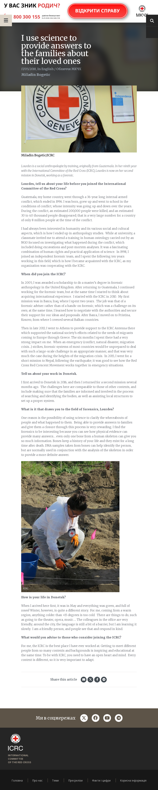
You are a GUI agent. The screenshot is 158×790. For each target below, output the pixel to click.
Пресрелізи (75, 780)
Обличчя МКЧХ (68, 69)
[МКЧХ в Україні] (79, 11)
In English (45, 69)
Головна (17, 780)
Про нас (37, 780)
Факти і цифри (101, 780)
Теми (55, 780)
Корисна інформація (133, 780)
